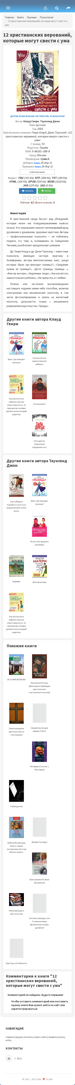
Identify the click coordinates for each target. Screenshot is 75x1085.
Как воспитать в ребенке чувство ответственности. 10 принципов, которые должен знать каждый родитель (16, 406)
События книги (37, 172)
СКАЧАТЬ (28, 190)
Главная (9, 17)
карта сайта (41, 1037)
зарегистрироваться (24, 1008)
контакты (28, 1037)
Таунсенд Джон (50, 121)
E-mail (18, 1058)
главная (10, 1037)
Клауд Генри (31, 121)
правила (52, 1037)
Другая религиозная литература (29, 116)
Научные (32, 17)
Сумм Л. (45, 159)
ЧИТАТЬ (48, 190)
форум (18, 1037)
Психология (46, 17)
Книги (20, 17)
